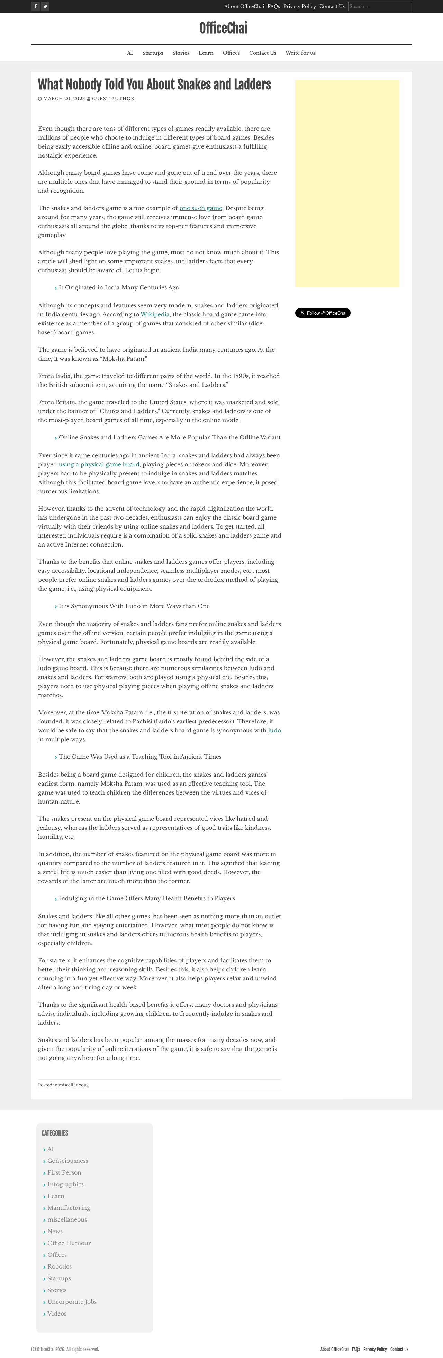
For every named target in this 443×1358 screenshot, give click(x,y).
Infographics (65, 1184)
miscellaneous (73, 1085)
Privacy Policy (299, 6)
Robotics (59, 1266)
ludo (274, 730)
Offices (231, 53)
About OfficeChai (244, 6)
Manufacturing (68, 1207)
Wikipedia (155, 314)
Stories (180, 53)
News (55, 1231)
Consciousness (67, 1160)
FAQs (274, 6)
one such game (201, 208)
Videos (56, 1313)
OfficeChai (223, 28)
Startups (152, 53)
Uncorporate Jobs (72, 1301)
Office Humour (69, 1243)
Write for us (301, 53)
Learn (206, 53)
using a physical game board (99, 464)
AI (130, 53)
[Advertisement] (347, 183)
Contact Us (332, 6)
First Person (64, 1172)
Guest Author (113, 98)
